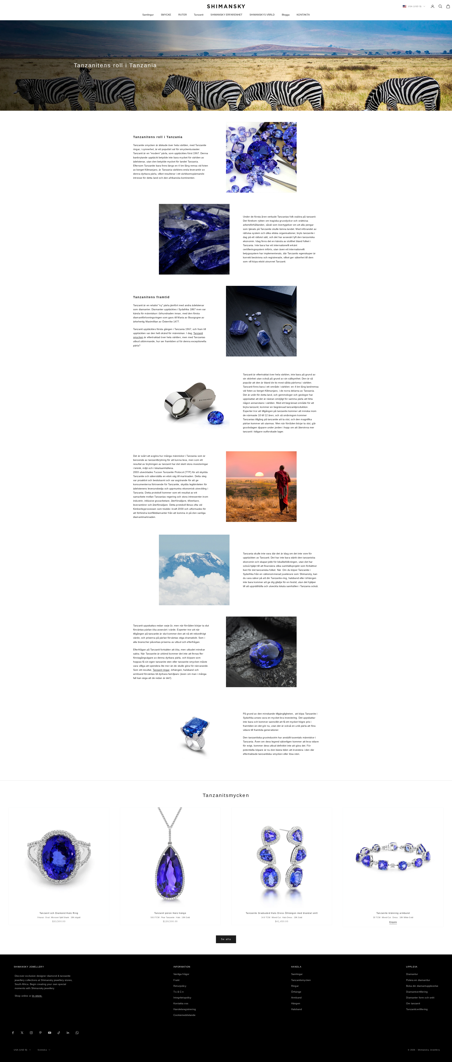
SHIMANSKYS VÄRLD (262, 14)
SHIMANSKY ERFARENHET (226, 14)
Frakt (176, 980)
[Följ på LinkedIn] (68, 1032)
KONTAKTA (303, 14)
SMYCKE (166, 14)
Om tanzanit (413, 1003)
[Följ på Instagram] (31, 1032)
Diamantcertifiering (417, 991)
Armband (296, 997)
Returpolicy (179, 985)
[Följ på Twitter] (22, 1032)
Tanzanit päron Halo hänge (170, 913)
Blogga (286, 14)
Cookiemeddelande (184, 1015)
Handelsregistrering (184, 1009)
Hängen (295, 1003)
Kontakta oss (180, 1003)
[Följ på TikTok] (59, 1032)
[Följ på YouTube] (49, 1032)
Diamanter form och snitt (420, 997)
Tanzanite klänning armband (393, 913)
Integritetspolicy (182, 997)
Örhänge (296, 991)
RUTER (182, 14)
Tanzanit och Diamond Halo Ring (59, 913)
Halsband (296, 1009)
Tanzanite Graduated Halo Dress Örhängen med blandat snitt (282, 913)
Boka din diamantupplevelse (422, 985)
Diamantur (412, 974)
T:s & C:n (178, 991)
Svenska (42, 1050)
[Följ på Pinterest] (40, 1032)
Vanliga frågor (181, 974)
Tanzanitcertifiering (417, 1009)
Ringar (295, 985)
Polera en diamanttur (418, 980)
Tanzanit (198, 14)
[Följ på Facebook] (13, 1032)
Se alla (226, 939)
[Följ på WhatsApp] (77, 1032)
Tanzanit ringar (161, 669)
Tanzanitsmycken (301, 980)
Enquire (393, 922)
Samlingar (148, 14)
